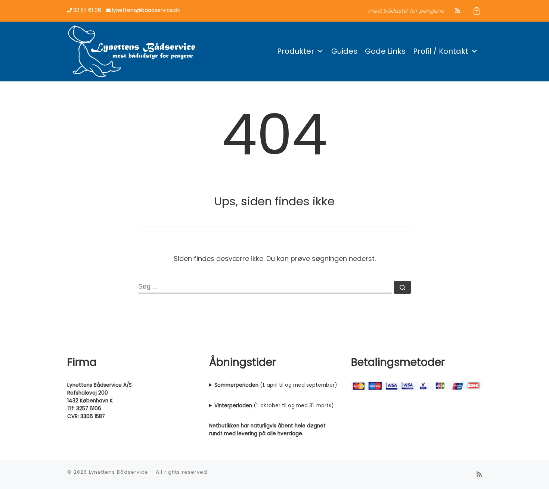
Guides (344, 51)
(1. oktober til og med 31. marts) (274, 405)
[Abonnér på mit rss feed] (457, 10)
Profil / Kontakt (440, 51)
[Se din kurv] (476, 10)
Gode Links (385, 51)
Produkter (295, 51)
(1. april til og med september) (275, 385)
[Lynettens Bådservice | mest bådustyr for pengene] (131, 50)
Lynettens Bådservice (118, 472)
